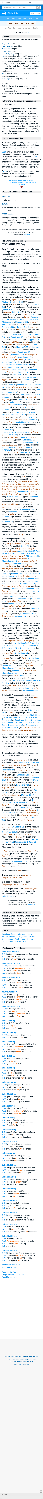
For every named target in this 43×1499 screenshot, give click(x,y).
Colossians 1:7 (22, 372)
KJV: (4, 956)
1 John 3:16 (7, 397)
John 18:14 (17, 405)
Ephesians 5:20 (32, 591)
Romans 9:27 (17, 671)
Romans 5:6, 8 (22, 412)
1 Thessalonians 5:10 (17, 415)
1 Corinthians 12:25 (24, 352)
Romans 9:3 (11, 385)
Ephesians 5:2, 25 (22, 432)
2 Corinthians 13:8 (17, 337)
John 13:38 (7, 1212)
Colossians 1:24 (28, 584)
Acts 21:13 (29, 407)
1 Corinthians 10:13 (22, 807)
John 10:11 (7, 1130)
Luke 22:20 (15, 402)
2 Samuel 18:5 (19, 681)
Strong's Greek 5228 (11, 1265)
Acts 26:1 (16, 350)
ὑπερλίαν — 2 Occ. (10, 1277)
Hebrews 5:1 (28, 380)
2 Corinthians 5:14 (26, 509)
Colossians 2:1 (14, 604)
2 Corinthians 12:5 (9, 648)
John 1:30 (24, 676)
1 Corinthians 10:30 (31, 589)
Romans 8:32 (7, 430)
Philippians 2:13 (31, 579)
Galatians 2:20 (8, 432)
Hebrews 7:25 (22, 347)
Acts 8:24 (33, 314)
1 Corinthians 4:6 (21, 653)
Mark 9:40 (17, 335)
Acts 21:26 (17, 375)
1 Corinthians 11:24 (30, 442)
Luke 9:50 (26, 335)
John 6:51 (25, 546)
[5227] (2, 669)
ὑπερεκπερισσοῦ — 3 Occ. (13, 1275)
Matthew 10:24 (24, 762)
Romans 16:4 (22, 385)
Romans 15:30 (8, 327)
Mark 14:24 (22, 400)
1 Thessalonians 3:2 (14, 725)
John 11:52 (7, 1189)
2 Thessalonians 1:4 (26, 648)
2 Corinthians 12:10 (18, 564)
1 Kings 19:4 (32, 842)
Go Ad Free (4, 1494)
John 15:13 (35, 395)
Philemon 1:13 (23, 492)
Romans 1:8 (14, 596)
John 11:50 (6, 407)
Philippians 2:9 (8, 770)
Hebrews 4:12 (8, 842)
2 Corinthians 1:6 (30, 574)
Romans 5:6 (7, 517)
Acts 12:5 (6, 324)
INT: (3, 959)
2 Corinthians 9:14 (30, 319)
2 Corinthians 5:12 (21, 643)
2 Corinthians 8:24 (16, 646)
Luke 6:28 (18, 302)
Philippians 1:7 (8, 666)
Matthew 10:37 (27, 795)
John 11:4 (6, 574)
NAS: (4, 968)
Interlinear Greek (9, 934)
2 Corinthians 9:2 (32, 646)
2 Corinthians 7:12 (17, 370)
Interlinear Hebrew (25, 934)
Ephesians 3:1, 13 (13, 584)
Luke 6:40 (35, 762)
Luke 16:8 (34, 839)
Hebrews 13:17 (17, 355)
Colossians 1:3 (24, 723)
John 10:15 (24, 395)
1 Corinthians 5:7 (9, 447)
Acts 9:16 (31, 551)
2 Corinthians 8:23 (25, 688)
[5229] (40, 669)
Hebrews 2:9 (33, 420)
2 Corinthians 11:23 (19, 861)
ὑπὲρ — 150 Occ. (9, 1272)
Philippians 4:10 (33, 340)
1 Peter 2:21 (29, 447)
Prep (16, 951)
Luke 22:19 (27, 440)
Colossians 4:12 (24, 357)
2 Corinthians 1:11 (14, 319)
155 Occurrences (9, 1267)
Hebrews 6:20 (33, 377)
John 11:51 (7, 1177)
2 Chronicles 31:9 (33, 681)
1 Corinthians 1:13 (22, 422)
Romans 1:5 (23, 554)
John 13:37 (12, 392)
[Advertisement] (21, 1325)
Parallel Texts (20, 941)
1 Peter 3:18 (27, 417)
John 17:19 (25, 452)
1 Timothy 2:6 (24, 437)
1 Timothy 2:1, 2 (22, 327)
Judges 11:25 (20, 842)
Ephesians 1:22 (22, 775)
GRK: (4, 954)
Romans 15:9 (16, 589)
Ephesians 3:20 (22, 785)
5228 (4, 152)
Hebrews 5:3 (12, 727)
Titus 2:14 (13, 435)
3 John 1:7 (33, 554)
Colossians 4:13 (23, 365)
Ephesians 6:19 (21, 322)
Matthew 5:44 (7, 302)
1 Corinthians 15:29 (15, 497)
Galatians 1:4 (7, 522)
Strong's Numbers (9, 937)
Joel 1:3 (5, 683)
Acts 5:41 (22, 551)
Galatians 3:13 (15, 512)
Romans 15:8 (16, 574)
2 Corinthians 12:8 (30, 691)
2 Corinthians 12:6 (23, 802)
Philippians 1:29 (32, 556)
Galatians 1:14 (19, 827)
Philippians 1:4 (8, 322)
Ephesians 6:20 (31, 360)
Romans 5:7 (7, 410)
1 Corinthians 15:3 (28, 614)
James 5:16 (7, 310)
